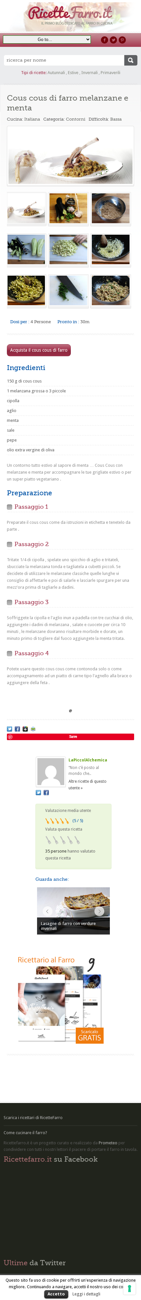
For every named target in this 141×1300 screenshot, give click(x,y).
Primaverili (110, 72)
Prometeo (108, 1142)
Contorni (75, 119)
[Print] (33, 729)
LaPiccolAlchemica (88, 760)
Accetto (56, 1293)
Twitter (113, 40)
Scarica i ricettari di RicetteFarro (33, 1117)
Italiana (32, 119)
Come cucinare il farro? (25, 1132)
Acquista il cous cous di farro (39, 350)
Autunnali (56, 72)
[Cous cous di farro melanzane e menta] (70, 155)
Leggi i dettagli (86, 1293)
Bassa (116, 119)
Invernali (89, 72)
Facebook (104, 40)
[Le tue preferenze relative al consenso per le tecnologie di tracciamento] (129, 1288)
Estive (73, 72)
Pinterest (122, 40)
